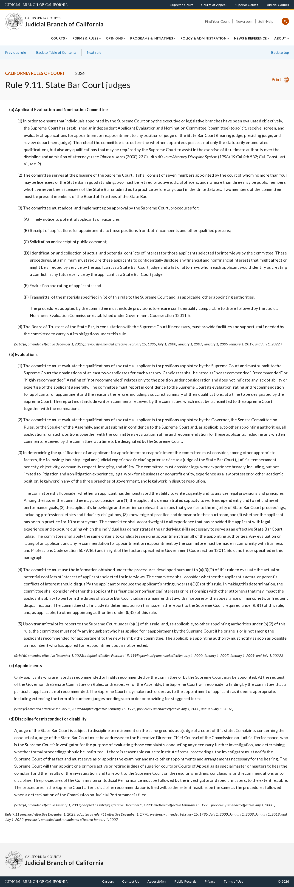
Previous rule (15, 52)
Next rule (94, 52)
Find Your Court (217, 21)
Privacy (210, 881)
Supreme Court (181, 5)
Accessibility (156, 881)
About (280, 38)
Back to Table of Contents (56, 52)
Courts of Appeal (213, 5)
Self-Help (265, 21)
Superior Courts (246, 5)
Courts (58, 38)
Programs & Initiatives (151, 38)
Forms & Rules (85, 38)
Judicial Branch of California (36, 5)
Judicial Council (278, 5)
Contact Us (130, 881)
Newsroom (244, 21)
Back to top (280, 52)
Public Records (185, 881)
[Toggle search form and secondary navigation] (285, 21)
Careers (108, 881)
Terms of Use (233, 881)
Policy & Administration (203, 38)
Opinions (114, 38)
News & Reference (250, 38)
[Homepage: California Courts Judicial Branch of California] (14, 21)
